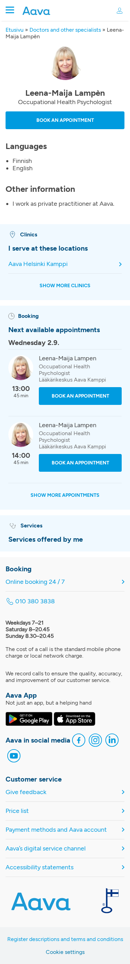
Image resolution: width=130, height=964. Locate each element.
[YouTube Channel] (14, 757)
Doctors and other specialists (65, 29)
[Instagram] (95, 741)
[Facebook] (78, 741)
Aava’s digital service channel (46, 848)
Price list (17, 811)
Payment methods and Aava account (56, 829)
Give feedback (26, 792)
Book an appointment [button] (65, 120)
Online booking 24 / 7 (35, 582)
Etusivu (15, 29)
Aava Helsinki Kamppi (38, 264)
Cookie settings (65, 952)
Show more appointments (65, 495)
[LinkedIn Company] (112, 741)
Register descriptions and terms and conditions (65, 939)
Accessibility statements (39, 867)
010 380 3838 (35, 601)
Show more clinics (65, 286)
